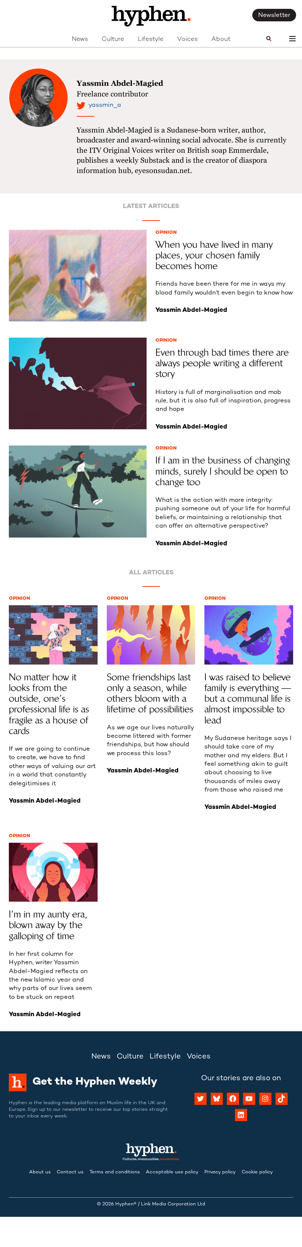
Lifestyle (151, 39)
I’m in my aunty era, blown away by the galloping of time (48, 925)
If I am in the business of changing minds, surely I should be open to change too (222, 471)
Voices (187, 39)
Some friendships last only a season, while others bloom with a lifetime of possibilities (150, 693)
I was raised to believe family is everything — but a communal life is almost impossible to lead (247, 699)
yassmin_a (104, 105)
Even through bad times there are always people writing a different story (222, 363)
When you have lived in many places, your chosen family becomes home (214, 255)
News (80, 39)
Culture (113, 39)
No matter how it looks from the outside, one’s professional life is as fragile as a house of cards (49, 704)
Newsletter (274, 15)
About (221, 39)
